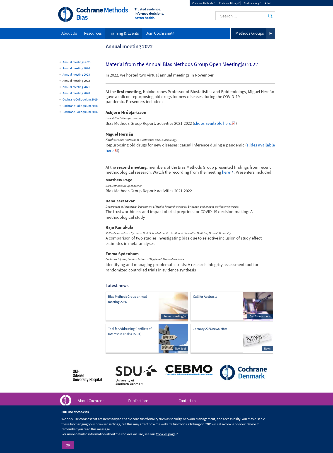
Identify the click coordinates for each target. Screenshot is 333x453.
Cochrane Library (228, 3)
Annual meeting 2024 (76, 68)
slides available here (212, 123)
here (226, 172)
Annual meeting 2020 (76, 93)
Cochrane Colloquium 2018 (80, 106)
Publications (138, 400)
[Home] (66, 14)
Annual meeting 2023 (76, 74)
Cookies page (165, 434)
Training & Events (124, 33)
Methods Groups (249, 33)
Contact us (187, 400)
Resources (93, 33)
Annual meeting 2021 (76, 87)
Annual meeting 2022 (76, 81)
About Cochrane (91, 400)
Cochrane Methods (202, 3)
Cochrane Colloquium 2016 (80, 112)
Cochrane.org (251, 3)
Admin (269, 3)
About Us (69, 33)
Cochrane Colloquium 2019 (80, 99)
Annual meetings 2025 (77, 62)
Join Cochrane (158, 33)
